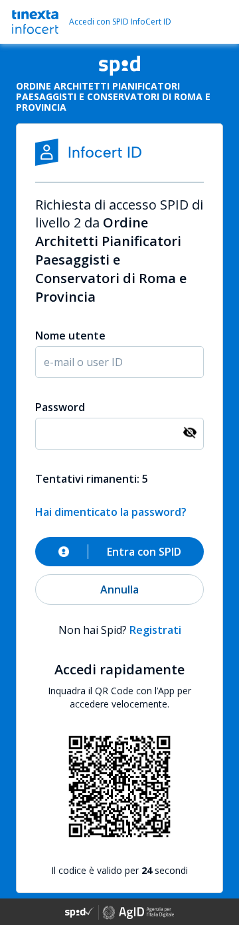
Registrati (155, 630)
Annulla (119, 589)
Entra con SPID (144, 551)
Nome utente (70, 335)
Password (60, 407)
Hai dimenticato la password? (111, 512)
